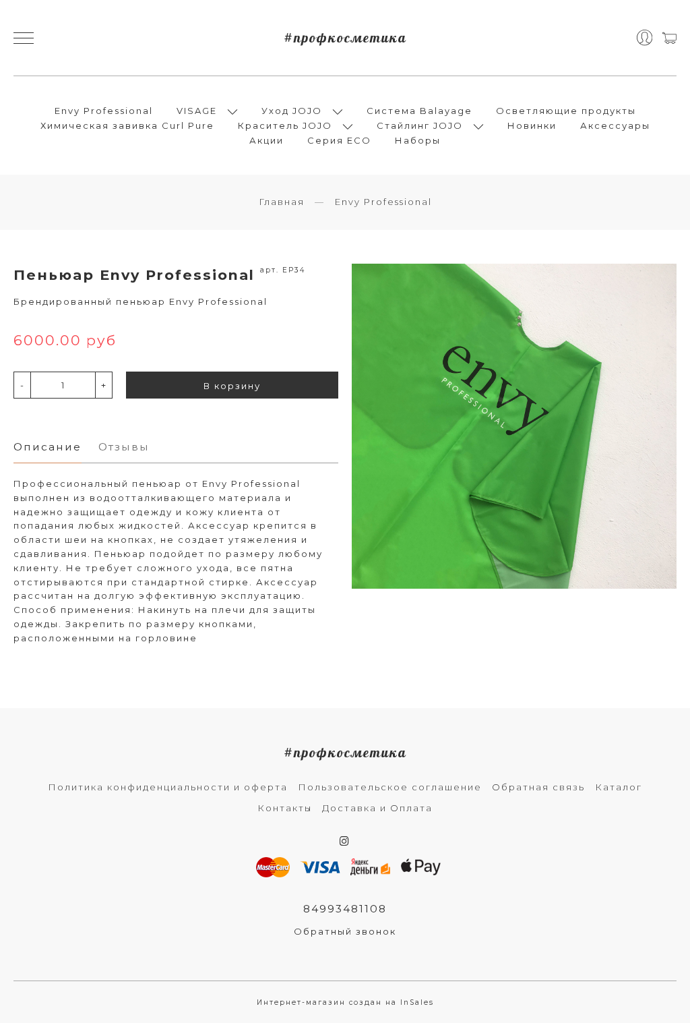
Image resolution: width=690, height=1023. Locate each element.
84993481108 (345, 908)
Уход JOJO (291, 110)
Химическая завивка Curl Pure (127, 125)
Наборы (418, 140)
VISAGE (197, 110)
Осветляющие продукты (566, 110)
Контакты (284, 807)
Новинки (532, 125)
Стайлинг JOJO (420, 125)
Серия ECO (339, 140)
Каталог (618, 787)
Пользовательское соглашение (390, 787)
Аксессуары (615, 125)
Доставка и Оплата (377, 807)
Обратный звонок (345, 931)
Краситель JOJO (285, 125)
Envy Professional (104, 110)
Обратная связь (538, 787)
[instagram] (345, 841)
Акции (266, 140)
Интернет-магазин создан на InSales (345, 1002)
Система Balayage (419, 110)
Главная (282, 201)
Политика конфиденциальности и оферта (168, 787)
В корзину (232, 385)
